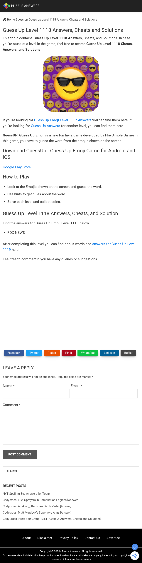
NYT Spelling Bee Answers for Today (26, 493)
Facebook (13, 353)
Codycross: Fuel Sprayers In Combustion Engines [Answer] (40, 500)
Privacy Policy (68, 538)
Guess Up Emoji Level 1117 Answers (62, 120)
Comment (12, 405)
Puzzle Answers (71, 551)
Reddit (52, 353)
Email (76, 386)
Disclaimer (44, 538)
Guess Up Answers (45, 126)
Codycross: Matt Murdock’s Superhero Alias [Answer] (37, 512)
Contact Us (92, 538)
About (26, 538)
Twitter (33, 353)
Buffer (128, 353)
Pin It (68, 353)
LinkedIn (109, 353)
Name (9, 386)
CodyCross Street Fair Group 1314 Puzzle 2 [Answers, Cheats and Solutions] (52, 519)
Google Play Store (17, 167)
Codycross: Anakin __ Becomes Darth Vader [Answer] (37, 506)
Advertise (113, 538)
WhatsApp (88, 353)
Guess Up (22, 19)
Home (11, 19)
